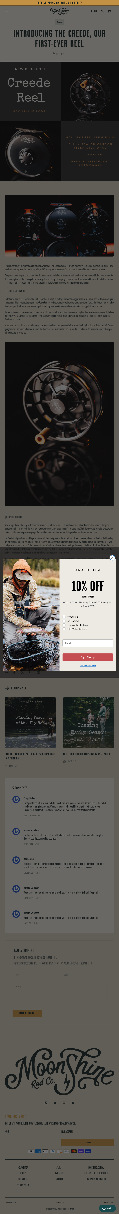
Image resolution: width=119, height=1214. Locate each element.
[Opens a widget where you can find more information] (107, 1208)
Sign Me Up (88, 657)
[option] (59, 3)
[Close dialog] (112, 557)
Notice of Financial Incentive (88, 665)
